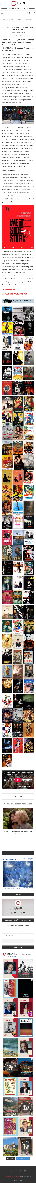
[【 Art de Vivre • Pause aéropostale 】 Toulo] (10, 1067)
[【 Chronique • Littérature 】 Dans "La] (10, 1007)
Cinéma (19, 19)
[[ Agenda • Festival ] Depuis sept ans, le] (10, 988)
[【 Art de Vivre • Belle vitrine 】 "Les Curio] (25, 1106)
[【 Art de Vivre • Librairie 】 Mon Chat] (25, 1146)
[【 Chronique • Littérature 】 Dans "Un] (25, 1007)
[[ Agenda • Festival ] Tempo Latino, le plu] (10, 1126)
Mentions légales (9, 1177)
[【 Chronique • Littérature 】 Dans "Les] (25, 1126)
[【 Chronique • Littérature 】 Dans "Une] (10, 1027)
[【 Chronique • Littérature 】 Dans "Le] (25, 1086)
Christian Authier (20, 33)
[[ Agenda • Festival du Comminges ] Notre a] (10, 1146)
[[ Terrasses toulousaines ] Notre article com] (10, 1106)
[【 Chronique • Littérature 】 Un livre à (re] (25, 1047)
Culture (11, 19)
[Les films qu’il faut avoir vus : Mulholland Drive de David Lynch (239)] (18, 818)
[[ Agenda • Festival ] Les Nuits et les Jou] (10, 1086)
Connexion (16, 1177)
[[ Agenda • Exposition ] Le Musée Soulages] (25, 1027)
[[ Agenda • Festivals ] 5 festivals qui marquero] (25, 988)
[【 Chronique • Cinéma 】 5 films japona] (25, 968)
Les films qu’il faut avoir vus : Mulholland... (18, 831)
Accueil (4, 19)
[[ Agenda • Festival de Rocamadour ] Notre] (25, 1067)
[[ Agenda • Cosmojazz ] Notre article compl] (10, 1047)
